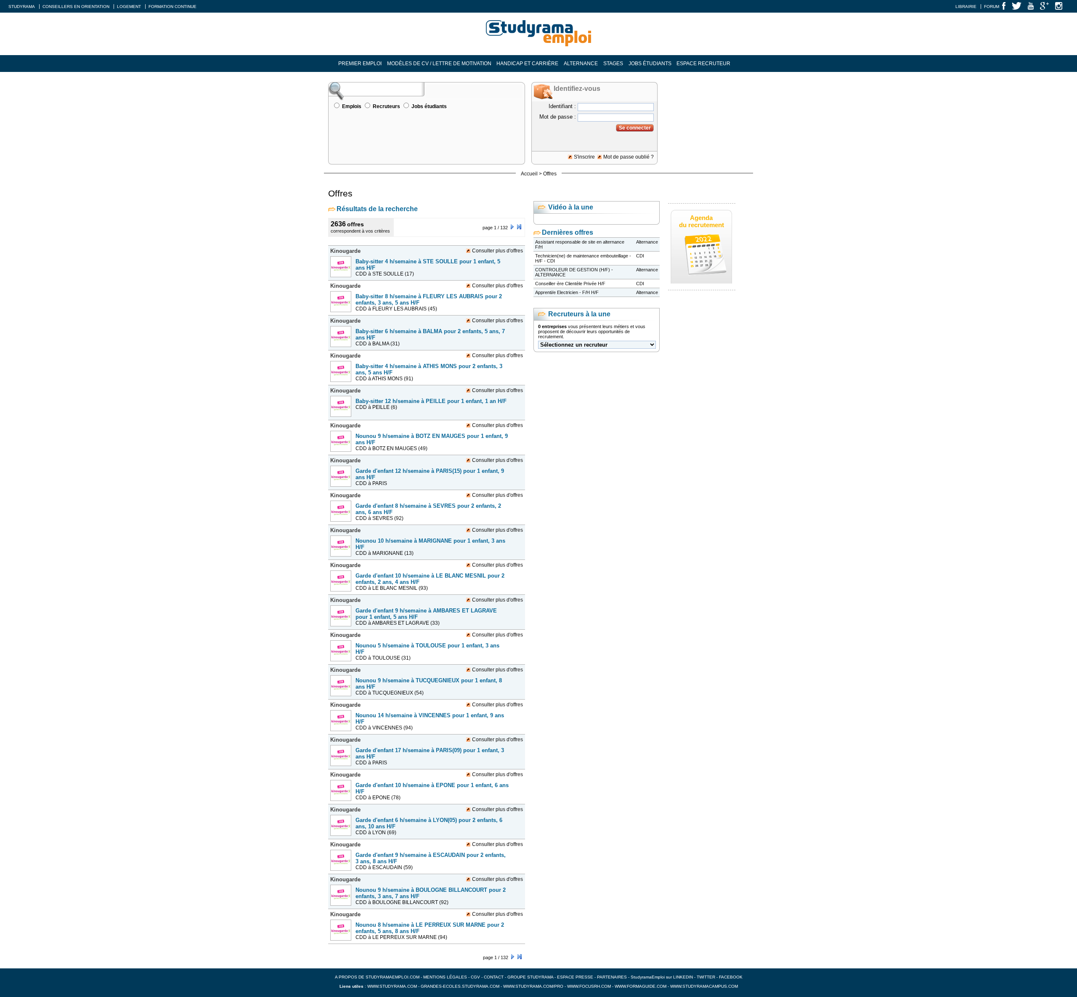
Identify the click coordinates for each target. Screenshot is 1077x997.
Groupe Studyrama (530, 977)
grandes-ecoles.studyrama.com (460, 986)
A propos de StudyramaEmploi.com (377, 977)
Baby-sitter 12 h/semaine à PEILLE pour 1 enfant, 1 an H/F (431, 401)
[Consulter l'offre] (341, 280)
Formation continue (172, 6)
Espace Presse (575, 977)
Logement (129, 6)
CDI (640, 255)
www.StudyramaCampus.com (704, 986)
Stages (613, 63)
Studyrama (21, 6)
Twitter (706, 977)
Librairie (965, 6)
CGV (475, 977)
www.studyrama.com (392, 986)
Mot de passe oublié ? (628, 157)
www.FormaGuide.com (640, 986)
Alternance (581, 63)
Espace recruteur (703, 63)
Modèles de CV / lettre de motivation (439, 63)
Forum (991, 6)
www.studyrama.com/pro (533, 986)
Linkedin (683, 977)
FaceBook (731, 977)
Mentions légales (445, 977)
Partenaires (612, 977)
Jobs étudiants (650, 63)
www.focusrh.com (589, 986)
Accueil (529, 174)
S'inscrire (584, 157)
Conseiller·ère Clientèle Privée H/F (570, 283)
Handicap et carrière (527, 63)
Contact (494, 977)
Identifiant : (562, 106)
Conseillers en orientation (75, 6)
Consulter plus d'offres (497, 251)
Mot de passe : (557, 117)
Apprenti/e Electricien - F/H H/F (567, 292)
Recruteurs (386, 106)
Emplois (352, 106)
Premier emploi (360, 63)
